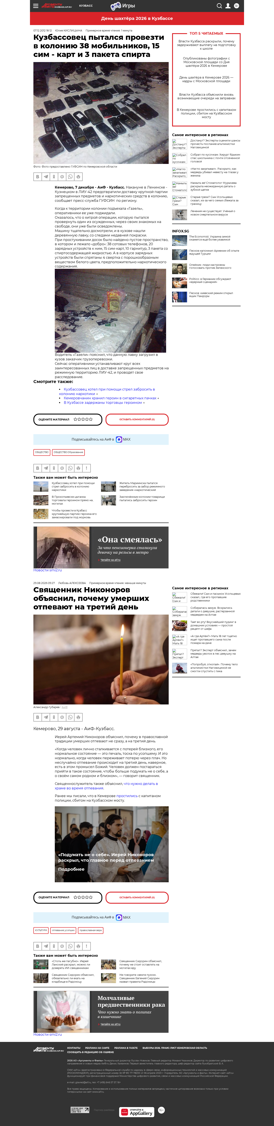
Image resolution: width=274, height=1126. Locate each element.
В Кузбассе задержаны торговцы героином (103, 403)
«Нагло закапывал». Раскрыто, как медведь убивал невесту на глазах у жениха (214, 172)
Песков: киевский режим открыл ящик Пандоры (211, 295)
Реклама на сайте (97, 1048)
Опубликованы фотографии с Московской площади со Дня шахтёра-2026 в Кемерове (206, 62)
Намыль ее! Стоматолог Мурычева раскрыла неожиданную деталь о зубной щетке (214, 186)
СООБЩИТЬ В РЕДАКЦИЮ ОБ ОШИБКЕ (90, 1052)
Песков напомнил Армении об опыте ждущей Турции (214, 252)
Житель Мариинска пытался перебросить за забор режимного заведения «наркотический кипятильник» (142, 488)
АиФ (65, 707)
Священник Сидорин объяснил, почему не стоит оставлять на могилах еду (140, 965)
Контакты (73, 1048)
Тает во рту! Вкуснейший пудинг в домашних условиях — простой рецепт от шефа (213, 625)
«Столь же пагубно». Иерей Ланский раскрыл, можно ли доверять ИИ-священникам (71, 965)
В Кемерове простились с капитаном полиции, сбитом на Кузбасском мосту (206, 113)
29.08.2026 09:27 (44, 583)
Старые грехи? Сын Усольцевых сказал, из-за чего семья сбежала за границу (214, 200)
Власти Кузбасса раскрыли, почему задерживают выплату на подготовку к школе (206, 45)
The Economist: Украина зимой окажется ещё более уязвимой (209, 238)
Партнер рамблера (104, 1110)
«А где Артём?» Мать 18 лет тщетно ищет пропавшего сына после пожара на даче (214, 639)
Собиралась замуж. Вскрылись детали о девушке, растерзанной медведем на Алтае (213, 611)
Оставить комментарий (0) (137, 419)
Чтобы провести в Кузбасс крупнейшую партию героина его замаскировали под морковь (74, 514)
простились (127, 796)
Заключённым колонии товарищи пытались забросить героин (142, 498)
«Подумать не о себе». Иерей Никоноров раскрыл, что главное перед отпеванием (106, 857)
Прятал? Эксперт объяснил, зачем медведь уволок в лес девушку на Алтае (213, 654)
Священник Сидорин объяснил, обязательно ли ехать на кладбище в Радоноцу (73, 978)
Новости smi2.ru (47, 570)
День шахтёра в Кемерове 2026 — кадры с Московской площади (206, 79)
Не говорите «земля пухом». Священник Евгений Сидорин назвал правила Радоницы (139, 978)
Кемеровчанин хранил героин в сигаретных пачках (110, 398)
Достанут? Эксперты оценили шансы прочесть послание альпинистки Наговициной (215, 144)
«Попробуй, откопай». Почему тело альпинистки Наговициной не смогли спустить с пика (214, 668)
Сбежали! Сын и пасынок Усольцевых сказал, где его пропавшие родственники (216, 597)
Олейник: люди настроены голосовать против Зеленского (210, 266)
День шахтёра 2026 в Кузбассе (137, 18)
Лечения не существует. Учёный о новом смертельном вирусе (213, 212)
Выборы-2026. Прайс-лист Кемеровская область (175, 1048)
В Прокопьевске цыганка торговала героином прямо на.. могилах (73, 500)
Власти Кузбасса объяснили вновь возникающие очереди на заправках (206, 96)
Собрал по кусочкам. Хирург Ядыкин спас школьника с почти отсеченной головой (215, 158)
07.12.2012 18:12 (42, 30)
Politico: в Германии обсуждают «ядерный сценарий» (210, 281)
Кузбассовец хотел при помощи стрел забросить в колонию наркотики (73, 486)
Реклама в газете (126, 1048)
